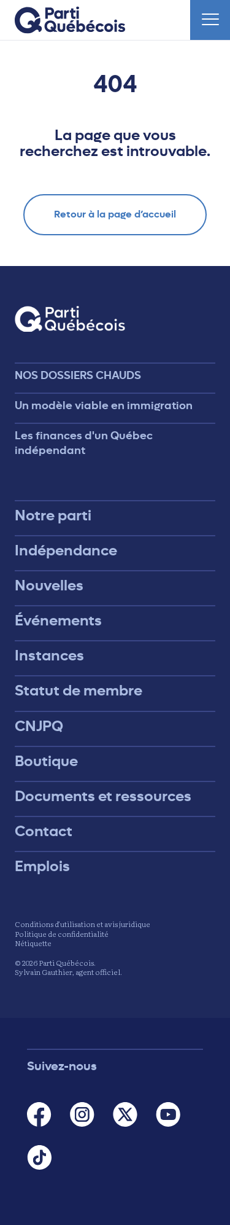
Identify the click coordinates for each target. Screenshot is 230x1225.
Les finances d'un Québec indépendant (84, 442)
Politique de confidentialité (62, 933)
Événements (58, 620)
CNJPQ (39, 726)
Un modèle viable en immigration (104, 405)
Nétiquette (33, 943)
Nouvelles (49, 585)
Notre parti (53, 515)
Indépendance (66, 550)
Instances (49, 655)
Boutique (46, 761)
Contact (43, 831)
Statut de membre (78, 690)
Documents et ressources (103, 796)
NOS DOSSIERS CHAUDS (78, 375)
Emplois (42, 866)
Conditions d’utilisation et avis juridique (82, 924)
